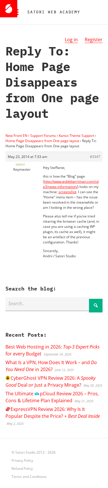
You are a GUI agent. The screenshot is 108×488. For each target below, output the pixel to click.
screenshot (67, 191)
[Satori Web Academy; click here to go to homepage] (51, 12)
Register (94, 39)
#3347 (95, 156)
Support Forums (43, 135)
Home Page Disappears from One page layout (42, 140)
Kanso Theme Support (76, 135)
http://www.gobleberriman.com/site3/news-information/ (71, 184)
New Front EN (16, 135)
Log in (71, 39)
